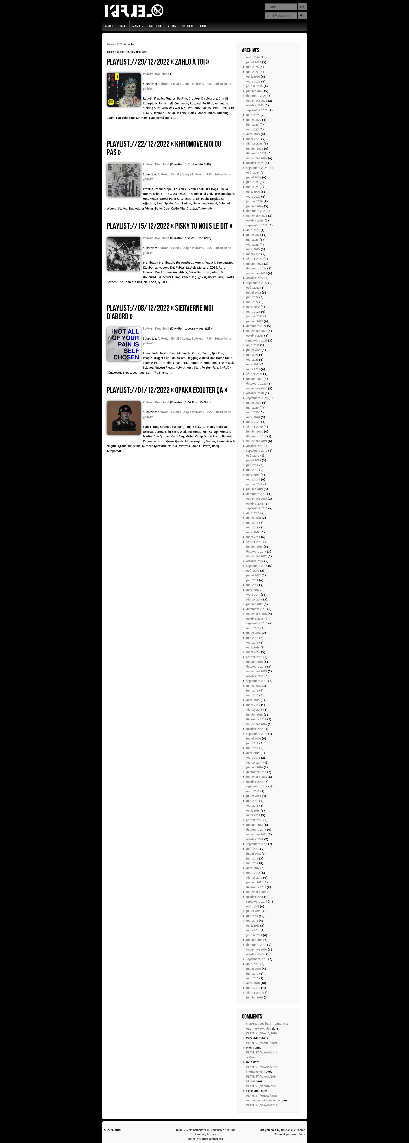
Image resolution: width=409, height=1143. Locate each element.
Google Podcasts (193, 84)
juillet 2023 (253, 235)
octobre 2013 (255, 782)
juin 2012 (252, 858)
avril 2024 (253, 192)
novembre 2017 (256, 556)
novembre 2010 (256, 949)
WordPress (298, 1134)
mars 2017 (253, 594)
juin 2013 (252, 801)
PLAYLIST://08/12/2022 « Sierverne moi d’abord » (160, 312)
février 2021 (254, 374)
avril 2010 (253, 983)
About (203, 26)
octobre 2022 (255, 278)
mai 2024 (252, 187)
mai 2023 (252, 244)
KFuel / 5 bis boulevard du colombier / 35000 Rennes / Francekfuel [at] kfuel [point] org (205, 1134)
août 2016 (252, 628)
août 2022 (252, 287)
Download (162, 74)
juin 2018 (252, 523)
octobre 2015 (255, 676)
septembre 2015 (256, 681)
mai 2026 (252, 72)
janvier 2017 (254, 604)
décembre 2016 (256, 609)
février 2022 (254, 316)
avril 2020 (253, 417)
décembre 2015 (256, 666)
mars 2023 (253, 254)
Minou (250, 1081)
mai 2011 (252, 921)
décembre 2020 (256, 383)
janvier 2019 (254, 489)
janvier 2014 (254, 767)
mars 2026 (253, 81)
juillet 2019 (253, 460)
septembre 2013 (256, 786)
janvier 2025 (254, 148)
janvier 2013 (254, 825)
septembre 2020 (257, 398)
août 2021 (252, 345)
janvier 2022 (254, 321)
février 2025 (254, 144)
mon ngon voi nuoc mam (263, 1100)
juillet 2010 (253, 969)
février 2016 (254, 657)
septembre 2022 (256, 283)
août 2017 (252, 571)
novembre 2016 (256, 614)
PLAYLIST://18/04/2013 (261, 1105)
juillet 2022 (253, 292)
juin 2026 (252, 67)
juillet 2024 (253, 177)
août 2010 (252, 964)
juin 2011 (252, 916)
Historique (188, 26)
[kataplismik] (255, 1072)
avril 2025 (253, 134)
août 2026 (253, 57)
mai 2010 (252, 978)
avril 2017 (252, 590)
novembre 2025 (256, 101)
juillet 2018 (253, 518)
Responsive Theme (293, 1130)
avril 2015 (253, 700)
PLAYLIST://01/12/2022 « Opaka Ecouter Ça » (167, 390)
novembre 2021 (256, 331)
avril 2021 (252, 364)
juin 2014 (252, 743)
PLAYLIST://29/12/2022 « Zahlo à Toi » (158, 62)
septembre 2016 (256, 623)
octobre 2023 (255, 220)
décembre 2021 (256, 326)
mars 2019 (253, 479)
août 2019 (252, 455)
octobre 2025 (255, 105)
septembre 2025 (257, 110)
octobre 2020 (255, 393)
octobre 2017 (254, 561)
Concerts (137, 26)
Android (163, 84)
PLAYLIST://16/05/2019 (261, 1067)
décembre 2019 (256, 436)
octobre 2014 (255, 729)
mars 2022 (253, 312)
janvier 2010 (254, 997)
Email (175, 84)
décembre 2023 (256, 211)
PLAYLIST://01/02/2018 (261, 1096)
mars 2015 (253, 705)
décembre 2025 (256, 96)
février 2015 (254, 710)
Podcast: (149, 74)
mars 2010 (253, 988)
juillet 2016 (253, 633)
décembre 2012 (256, 830)
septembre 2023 (257, 225)
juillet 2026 (253, 62)
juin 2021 (252, 355)
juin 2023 (252, 240)
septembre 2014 (256, 734)
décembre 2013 (256, 772)
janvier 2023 (254, 264)
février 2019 (254, 484)
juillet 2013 (253, 796)
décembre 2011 (256, 887)
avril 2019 (253, 475)
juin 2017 (252, 580)
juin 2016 (252, 638)
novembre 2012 (256, 834)
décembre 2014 (256, 719)
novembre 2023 (256, 216)
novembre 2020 (256, 388)
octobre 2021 (254, 335)
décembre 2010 (256, 945)
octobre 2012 (254, 839)
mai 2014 (252, 748)
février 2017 (254, 599)
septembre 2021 (256, 340)
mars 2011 (253, 930)
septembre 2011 (256, 901)
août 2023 (253, 230)
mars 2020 (253, 422)
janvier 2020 (254, 431)
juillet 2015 (253, 686)
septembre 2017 (256, 566)
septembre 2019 (256, 451)
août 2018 (252, 513)
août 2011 (252, 906)
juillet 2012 (253, 853)
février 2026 (254, 86)
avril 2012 (252, 868)
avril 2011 (252, 925)
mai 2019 (252, 470)
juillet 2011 (253, 911)
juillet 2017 (253, 575)
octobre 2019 (255, 446)
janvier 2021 (254, 379)
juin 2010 (252, 973)
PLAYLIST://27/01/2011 (261, 1076)
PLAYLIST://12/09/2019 (261, 1043)
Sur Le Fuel (155, 26)
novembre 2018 (256, 499)
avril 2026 (253, 76)
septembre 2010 (256, 959)
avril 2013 (253, 810)
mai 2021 (252, 360)
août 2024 (253, 172)
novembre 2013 (256, 777)
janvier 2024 (254, 206)
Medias (172, 26)
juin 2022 (252, 297)
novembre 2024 (256, 158)
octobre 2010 (255, 954)
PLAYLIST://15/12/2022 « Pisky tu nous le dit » (169, 226)
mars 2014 (253, 758)
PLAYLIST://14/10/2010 (261, 1033)
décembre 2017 (256, 551)
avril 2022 (253, 307)
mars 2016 (253, 652)
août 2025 (253, 115)
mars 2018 (253, 537)
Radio (123, 26)
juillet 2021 (253, 350)
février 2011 (254, 935)
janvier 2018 (254, 546)
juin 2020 (252, 407)
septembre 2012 (256, 844)
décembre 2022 (256, 268)
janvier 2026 (254, 91)
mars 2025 (253, 139)
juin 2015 (252, 690)
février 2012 (254, 878)
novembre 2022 (256, 273)
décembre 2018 (256, 494)
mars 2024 (253, 196)
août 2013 (252, 791)
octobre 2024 (255, 163)
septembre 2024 (257, 168)
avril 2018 (253, 532)
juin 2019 (252, 465)
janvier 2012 (254, 882)
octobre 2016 (255, 619)
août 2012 (252, 849)
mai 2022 (252, 302)
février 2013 (254, 820)
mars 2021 (253, 369)
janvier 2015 (254, 714)
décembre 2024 (256, 153)
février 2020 (254, 427)
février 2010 (254, 993)
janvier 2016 (254, 662)
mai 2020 (252, 412)
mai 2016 (252, 642)
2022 (119, 44)
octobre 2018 (255, 503)
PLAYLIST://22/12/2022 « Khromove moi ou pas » (164, 148)
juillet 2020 (253, 403)
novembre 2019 (256, 441)
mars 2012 (253, 873)
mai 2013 (252, 805)
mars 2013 (253, 815)
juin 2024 (252, 182)
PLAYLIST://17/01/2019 (261, 1086)
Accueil (109, 26)
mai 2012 (252, 863)
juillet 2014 (253, 738)
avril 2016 (253, 647)
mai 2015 (252, 695)
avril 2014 (253, 753)
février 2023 (254, 259)
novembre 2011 (256, 892)
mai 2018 (252, 527)
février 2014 (254, 762)
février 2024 (254, 201)
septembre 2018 (256, 508)
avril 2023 (253, 249)
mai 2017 (252, 585)
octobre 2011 (254, 897)
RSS (209, 84)
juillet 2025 (253, 120)
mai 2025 (252, 129)
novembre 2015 (256, 671)
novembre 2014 (256, 724)
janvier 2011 (254, 940)
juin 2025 (252, 124)
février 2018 (254, 542)
